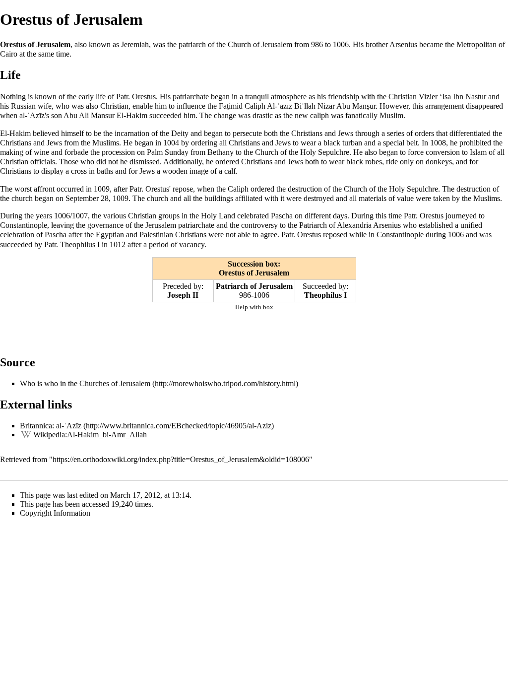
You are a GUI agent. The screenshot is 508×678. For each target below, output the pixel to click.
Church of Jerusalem (260, 44)
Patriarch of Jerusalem (254, 286)
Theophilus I (325, 295)
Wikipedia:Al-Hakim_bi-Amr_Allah (90, 434)
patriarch (192, 44)
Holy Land (218, 215)
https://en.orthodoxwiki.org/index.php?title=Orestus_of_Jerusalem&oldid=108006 (181, 459)
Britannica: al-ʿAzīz (50, 425)
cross (79, 171)
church (157, 198)
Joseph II (182, 295)
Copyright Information (55, 513)
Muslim (391, 115)
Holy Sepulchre (324, 152)
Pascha (282, 215)
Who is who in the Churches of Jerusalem (85, 383)
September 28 (87, 198)
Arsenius (387, 225)
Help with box (254, 307)
